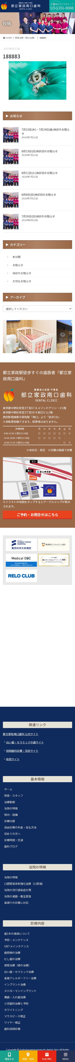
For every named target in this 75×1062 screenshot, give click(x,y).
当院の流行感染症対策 (17, 890)
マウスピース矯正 (15, 1016)
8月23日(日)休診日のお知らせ (40, 151)
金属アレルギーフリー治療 (20, 978)
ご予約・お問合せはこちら (37, 514)
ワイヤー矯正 (12, 1022)
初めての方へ (12, 834)
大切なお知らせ (21, 281)
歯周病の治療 (12, 952)
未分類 (16, 257)
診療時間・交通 (13, 840)
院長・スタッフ (13, 795)
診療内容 (9, 821)
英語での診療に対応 (16, 903)
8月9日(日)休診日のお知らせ (39, 194)
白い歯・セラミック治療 (19, 972)
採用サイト (13, 759)
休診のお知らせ (21, 273)
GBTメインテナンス (16, 946)
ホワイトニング (13, 1010)
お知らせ (17, 265)
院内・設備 (11, 815)
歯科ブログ (11, 846)
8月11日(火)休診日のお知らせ (40, 173)
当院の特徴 (11, 808)
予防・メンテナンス (16, 940)
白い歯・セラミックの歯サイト (25, 742)
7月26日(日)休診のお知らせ (38, 216)
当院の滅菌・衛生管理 (17, 896)
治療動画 (9, 802)
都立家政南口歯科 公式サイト (20, 734)
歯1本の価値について (17, 933)
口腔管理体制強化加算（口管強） (24, 884)
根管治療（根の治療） (17, 965)
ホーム (8, 789)
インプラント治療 (15, 984)
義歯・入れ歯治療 (15, 997)
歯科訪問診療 (12, 1029)
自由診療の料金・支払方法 (20, 827)
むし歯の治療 (12, 959)
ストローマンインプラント (20, 991)
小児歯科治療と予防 (16, 1003)
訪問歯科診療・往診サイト (22, 751)
